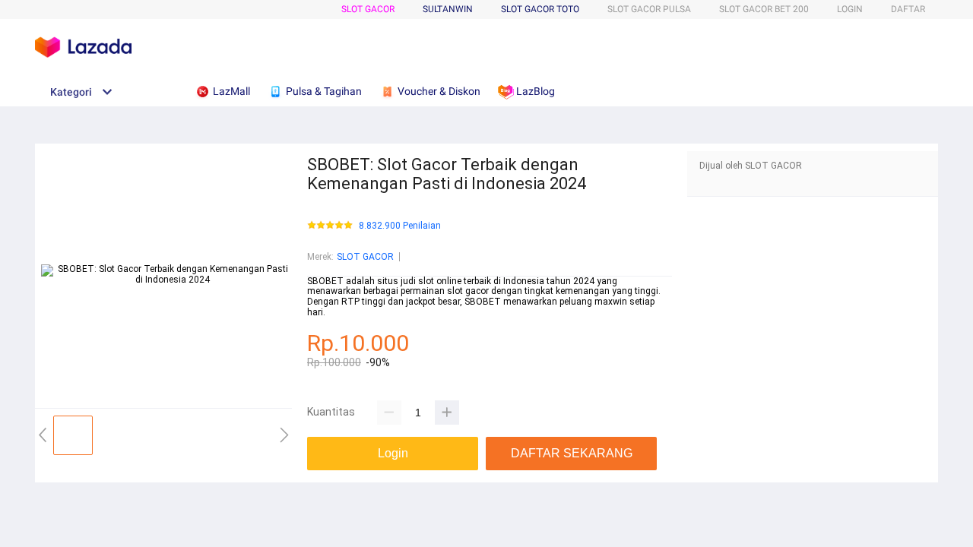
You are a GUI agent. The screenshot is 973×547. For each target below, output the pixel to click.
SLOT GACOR (368, 9)
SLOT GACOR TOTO (540, 9)
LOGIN (850, 9)
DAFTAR (908, 9)
